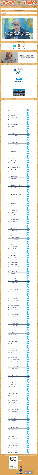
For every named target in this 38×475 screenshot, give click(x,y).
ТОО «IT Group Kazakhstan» (21, 463)
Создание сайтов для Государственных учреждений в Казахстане (19, 464)
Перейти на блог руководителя (27, 58)
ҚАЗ (18, 9)
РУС (20, 9)
